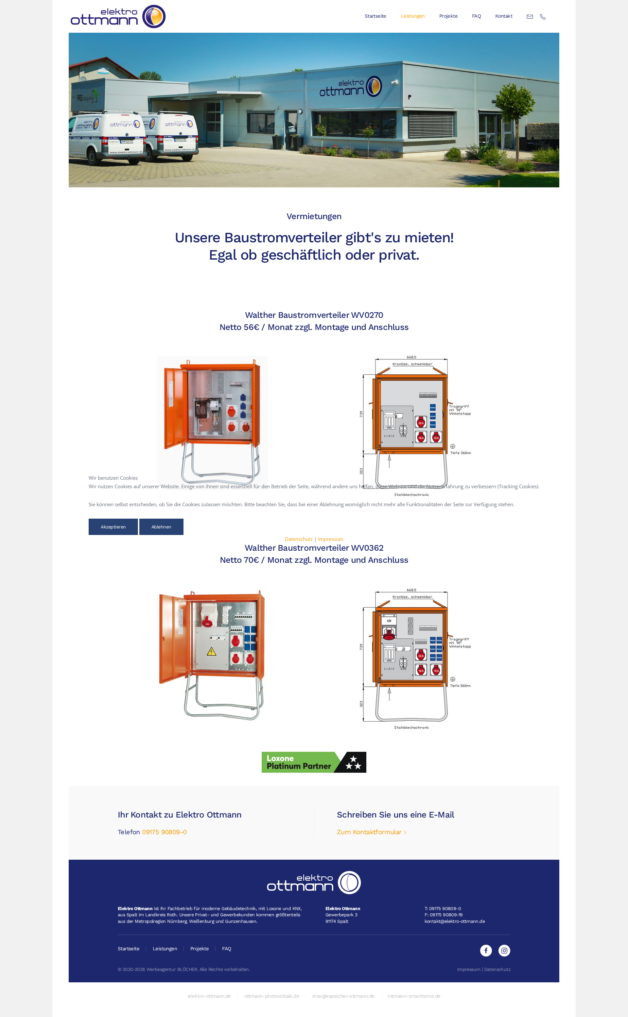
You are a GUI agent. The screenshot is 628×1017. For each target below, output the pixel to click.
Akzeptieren (113, 526)
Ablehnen (161, 526)
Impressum (330, 539)
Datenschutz (299, 539)
